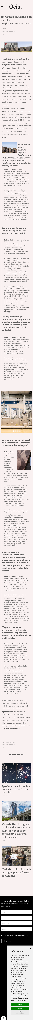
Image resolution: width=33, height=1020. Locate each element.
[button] (4, 412)
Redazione (12, 31)
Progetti (11, 29)
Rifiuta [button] (20, 1008)
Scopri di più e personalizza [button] (20, 1013)
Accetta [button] (20, 1004)
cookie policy (19, 972)
